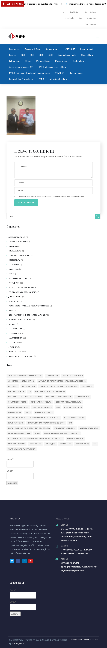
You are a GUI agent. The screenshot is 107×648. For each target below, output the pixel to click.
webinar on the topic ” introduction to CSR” (84, 4)
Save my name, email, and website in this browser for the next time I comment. (51, 196)
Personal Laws (43, 61)
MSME (37, 433)
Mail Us (64, 558)
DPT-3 (28, 412)
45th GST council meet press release (25, 376)
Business (12, 246)
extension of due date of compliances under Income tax (34, 418)
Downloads (70, 18)
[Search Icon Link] (64, 12)
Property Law (61, 61)
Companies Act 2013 (17, 402)
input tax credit (15, 423)
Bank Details (74, 12)
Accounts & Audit (32, 49)
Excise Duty (13, 264)
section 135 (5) (82, 444)
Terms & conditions (90, 640)
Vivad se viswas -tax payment (21, 449)
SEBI (41, 55)
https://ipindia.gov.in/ (74, 418)
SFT (95, 444)
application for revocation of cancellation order (61, 381)
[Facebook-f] (18, 561)
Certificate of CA (16, 391)
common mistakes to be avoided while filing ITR (35, 4)
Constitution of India (18, 407)
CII (30, 391)
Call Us (64, 545)
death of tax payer (73, 407)
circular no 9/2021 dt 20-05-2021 (50, 391)
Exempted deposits (43, 412)
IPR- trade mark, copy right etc (52, 67)
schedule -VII (65, 444)
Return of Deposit (16, 444)
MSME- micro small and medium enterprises (29, 73)
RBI (32, 55)
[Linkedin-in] (24, 561)
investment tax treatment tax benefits (46, 423)
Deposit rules (14, 412)
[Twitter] (12, 561)
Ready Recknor (15, 338)
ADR (51, 55)
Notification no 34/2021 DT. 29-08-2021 (61, 433)
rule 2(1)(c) (50, 444)
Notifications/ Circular (19, 319)
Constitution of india (67, 55)
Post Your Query (91, 24)
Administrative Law (58, 79)
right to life (35, 444)
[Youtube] (30, 561)
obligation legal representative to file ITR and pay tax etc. (35, 439)
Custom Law (78, 61)
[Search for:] (53, 216)
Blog (80, 18)
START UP (59, 73)
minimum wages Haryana (19, 433)
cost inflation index (42, 407)
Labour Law (14, 61)
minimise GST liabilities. (64, 428)
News (10, 310)
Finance (12, 55)
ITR (70, 423)
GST (23, 55)
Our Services (92, 18)
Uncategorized (15, 351)
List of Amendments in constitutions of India (29, 428)
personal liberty (75, 439)
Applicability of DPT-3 (73, 376)
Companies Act (82, 397)
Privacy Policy (76, 640)
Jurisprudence (76, 73)
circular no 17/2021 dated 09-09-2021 (24, 397)
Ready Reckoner (91, 12)
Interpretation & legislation (21, 79)
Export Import (86, 49)
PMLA (41, 79)
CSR (58, 407)
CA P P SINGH (87, 386)
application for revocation (21, 381)
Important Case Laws (18, 278)
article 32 (12, 386)
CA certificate (28, 386)
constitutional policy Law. (68, 402)
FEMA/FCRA (69, 49)
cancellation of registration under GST (58, 386)
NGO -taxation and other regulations (26, 315)
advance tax (52, 376)
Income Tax (14, 49)
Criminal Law (87, 55)
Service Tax (13, 342)
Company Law (52, 49)
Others (28, 61)
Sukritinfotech (18, 643)
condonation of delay (41, 402)
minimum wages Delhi (89, 428)
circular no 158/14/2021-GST (58, 397)
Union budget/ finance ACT (21, 67)
